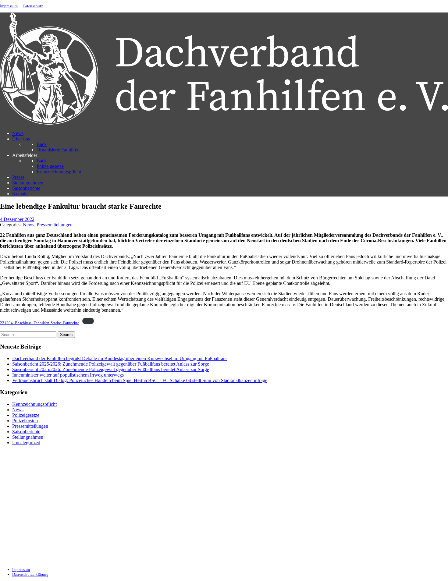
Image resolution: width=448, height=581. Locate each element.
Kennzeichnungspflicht (34, 404)
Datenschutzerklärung (30, 574)
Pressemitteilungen (30, 426)
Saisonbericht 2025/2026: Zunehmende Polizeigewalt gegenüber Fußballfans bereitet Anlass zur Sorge (110, 364)
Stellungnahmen (27, 437)
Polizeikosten (25, 420)
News (17, 409)
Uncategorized (26, 442)
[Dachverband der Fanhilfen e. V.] (224, 123)
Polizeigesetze (25, 415)
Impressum (9, 6)
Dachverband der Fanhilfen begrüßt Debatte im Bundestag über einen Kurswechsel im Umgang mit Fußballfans (119, 358)
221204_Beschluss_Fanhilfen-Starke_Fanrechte (39, 323)
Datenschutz (33, 6)
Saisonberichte (26, 431)
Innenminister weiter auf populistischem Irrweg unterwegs (68, 374)
